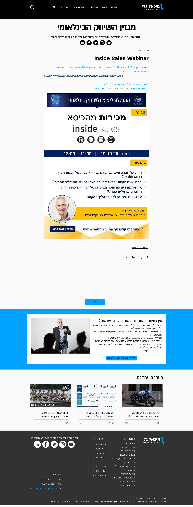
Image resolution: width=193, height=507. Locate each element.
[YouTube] (109, 42)
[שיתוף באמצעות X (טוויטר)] (140, 257)
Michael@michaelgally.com (43, 488)
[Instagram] (102, 42)
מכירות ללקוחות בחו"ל (140, 248)
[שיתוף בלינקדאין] (133, 257)
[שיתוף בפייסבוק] (147, 257)
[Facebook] (89, 42)
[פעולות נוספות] (45, 50)
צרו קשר (55, 474)
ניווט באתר (100, 439)
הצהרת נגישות (100, 470)
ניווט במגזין (128, 439)
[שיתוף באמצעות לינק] (126, 257)
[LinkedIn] (82, 42)
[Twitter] (95, 42)
